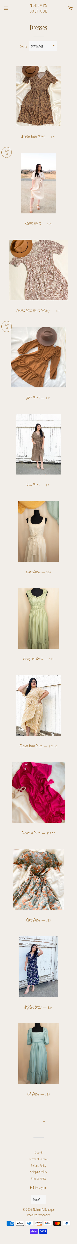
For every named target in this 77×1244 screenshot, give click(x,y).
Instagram (41, 1187)
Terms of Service (38, 1159)
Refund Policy (38, 1165)
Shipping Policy (38, 1171)
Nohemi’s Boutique (38, 8)
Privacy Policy (38, 1178)
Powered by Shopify (38, 1215)
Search (38, 1152)
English (36, 1199)
